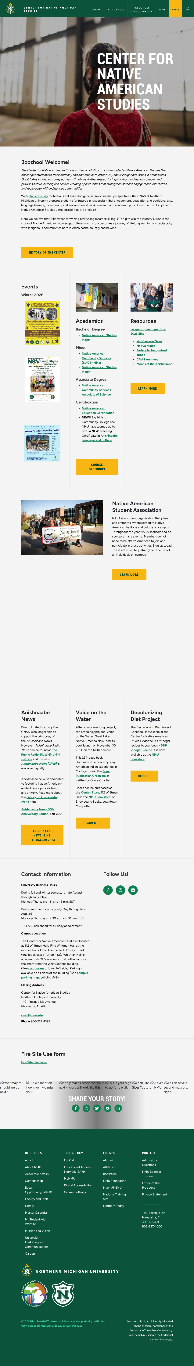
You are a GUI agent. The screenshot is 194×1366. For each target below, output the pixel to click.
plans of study (38, 196)
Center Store (90, 792)
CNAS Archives (147, 359)
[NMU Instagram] (86, 1108)
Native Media (146, 346)
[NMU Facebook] (76, 1108)
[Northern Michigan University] (10, 8)
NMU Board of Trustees (43, 1321)
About (97, 9)
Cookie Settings (75, 1192)
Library (29, 1206)
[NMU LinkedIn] (118, 1108)
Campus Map (34, 1181)
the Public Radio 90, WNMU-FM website (40, 754)
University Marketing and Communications (36, 1242)
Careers (30, 1253)
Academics (116, 9)
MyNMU (69, 1178)
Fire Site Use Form (34, 1062)
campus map (37, 968)
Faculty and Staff (36, 1199)
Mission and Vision (37, 1231)
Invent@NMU (112, 1187)
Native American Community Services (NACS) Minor (96, 358)
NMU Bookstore (99, 797)
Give (162, 9)
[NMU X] (97, 1108)
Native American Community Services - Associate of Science (97, 390)
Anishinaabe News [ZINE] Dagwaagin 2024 (42, 835)
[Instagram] (120, 890)
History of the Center (47, 252)
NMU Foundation (114, 1181)
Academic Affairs (36, 1174)
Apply (175, 9)
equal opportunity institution (88, 1321)
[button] (188, 8)
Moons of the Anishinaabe (154, 364)
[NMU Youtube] (107, 1108)
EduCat (69, 1160)
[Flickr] (133, 890)
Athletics (109, 1167)
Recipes (144, 776)
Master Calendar (36, 1212)
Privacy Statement (154, 1194)
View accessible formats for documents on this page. (52, 1325)
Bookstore (110, 1174)
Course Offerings (97, 467)
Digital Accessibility (77, 1185)
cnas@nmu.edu (32, 1015)
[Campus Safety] (63, 1293)
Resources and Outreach (142, 9)
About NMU (33, 1167)
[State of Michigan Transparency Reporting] (34, 1293)
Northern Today (113, 1206)
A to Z (29, 1160)
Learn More (147, 388)
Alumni (108, 1160)
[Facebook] (108, 890)
